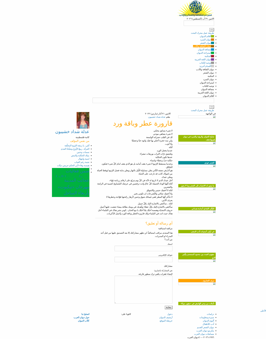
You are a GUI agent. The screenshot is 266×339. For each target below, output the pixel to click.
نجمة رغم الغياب (81, 162)
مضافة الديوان (204, 49)
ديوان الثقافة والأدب (202, 46)
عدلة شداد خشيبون (157, 117)
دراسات (210, 314)
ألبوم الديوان (208, 321)
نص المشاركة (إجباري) (163, 271)
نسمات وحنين (83, 152)
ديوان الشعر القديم (205, 327)
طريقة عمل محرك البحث (202, 33)
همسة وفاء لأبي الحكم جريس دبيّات (73, 165)
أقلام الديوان (205, 36)
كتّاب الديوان (83, 321)
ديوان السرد (205, 39)
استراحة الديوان (204, 53)
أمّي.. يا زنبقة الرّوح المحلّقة (77, 145)
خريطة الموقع (166, 321)
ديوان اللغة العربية (203, 59)
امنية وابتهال (83, 159)
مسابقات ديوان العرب (204, 334)
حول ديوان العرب (81, 317)
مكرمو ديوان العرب (205, 330)
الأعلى (263, 311)
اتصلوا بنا (85, 314)
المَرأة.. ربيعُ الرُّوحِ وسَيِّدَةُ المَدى (75, 149)
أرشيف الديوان (165, 317)
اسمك (169, 244)
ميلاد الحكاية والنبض (80, 155)
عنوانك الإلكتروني (165, 255)
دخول (169, 314)
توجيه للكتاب (205, 63)
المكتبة (208, 56)
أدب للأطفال (208, 324)
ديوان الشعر (205, 43)
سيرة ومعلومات (206, 317)
